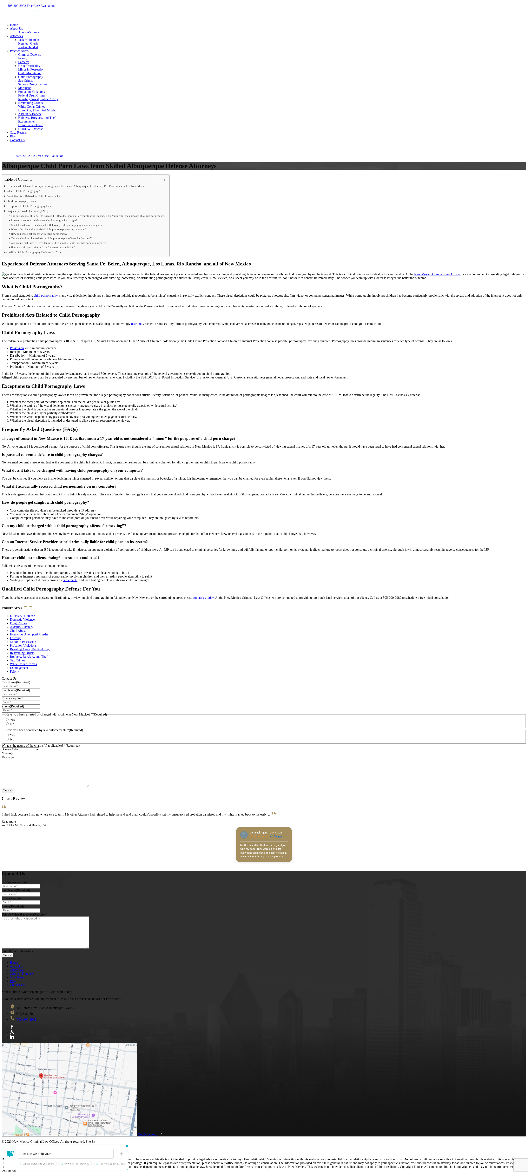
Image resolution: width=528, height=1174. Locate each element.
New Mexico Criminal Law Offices (437, 274)
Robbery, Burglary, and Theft (37, 117)
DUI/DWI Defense (30, 129)
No (12, 724)
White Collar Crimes (31, 106)
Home (14, 25)
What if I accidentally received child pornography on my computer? (49, 229)
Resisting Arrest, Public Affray (38, 99)
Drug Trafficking (29, 65)
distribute (137, 323)
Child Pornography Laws (21, 201)
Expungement (27, 121)
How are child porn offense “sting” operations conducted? (43, 247)
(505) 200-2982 (26, 1019)
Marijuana (24, 88)
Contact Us (17, 140)
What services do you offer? (38, 1163)
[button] (10, 1154)
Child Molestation (29, 73)
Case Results (18, 132)
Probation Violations (31, 91)
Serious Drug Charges (32, 84)
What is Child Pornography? (23, 191)
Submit (7, 790)
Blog (13, 136)
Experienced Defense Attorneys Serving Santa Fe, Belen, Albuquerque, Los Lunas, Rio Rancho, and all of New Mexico (76, 186)
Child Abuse (18, 630)
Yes (12, 719)
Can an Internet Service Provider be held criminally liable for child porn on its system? (59, 242)
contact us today (203, 597)
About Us (16, 28)
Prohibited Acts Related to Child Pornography (33, 196)
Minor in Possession (31, 69)
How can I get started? (76, 1163)
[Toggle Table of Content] (160, 180)
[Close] (127, 1146)
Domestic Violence (30, 125)
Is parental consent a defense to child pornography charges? (44, 220)
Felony (22, 58)
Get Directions (148, 1134)
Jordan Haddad (28, 47)
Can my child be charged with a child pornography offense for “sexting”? (52, 238)
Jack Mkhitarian (28, 39)
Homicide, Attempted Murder (37, 110)
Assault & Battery (29, 114)
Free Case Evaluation (41, 5)
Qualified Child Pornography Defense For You (33, 252)
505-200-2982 (17, 5)
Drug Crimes (18, 623)
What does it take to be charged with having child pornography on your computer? (57, 224)
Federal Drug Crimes (32, 95)
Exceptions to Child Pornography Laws (29, 206)
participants (69, 580)
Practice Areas (19, 51)
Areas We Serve (28, 32)
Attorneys (16, 36)
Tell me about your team (113, 1163)
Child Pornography (30, 77)
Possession (17, 348)
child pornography (46, 295)
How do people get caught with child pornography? (39, 233)
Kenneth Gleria (28, 43)
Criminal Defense (29, 54)
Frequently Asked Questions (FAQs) (27, 211)
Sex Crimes (25, 80)
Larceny (23, 62)
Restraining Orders (30, 103)
